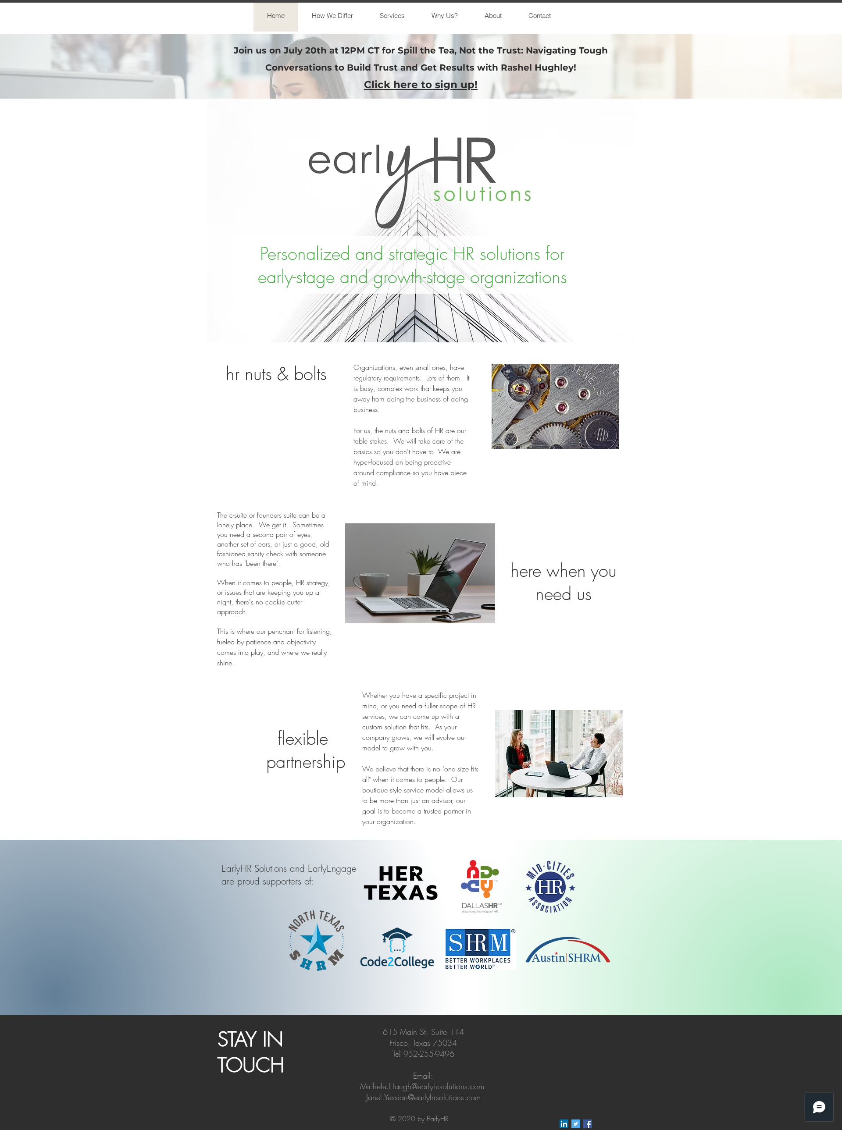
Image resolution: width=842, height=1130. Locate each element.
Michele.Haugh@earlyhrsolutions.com (422, 1086)
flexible (303, 738)
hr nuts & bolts (279, 373)
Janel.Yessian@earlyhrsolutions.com (423, 1097)
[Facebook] (587, 1123)
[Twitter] (575, 1123)
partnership (303, 761)
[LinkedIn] (564, 1123)
